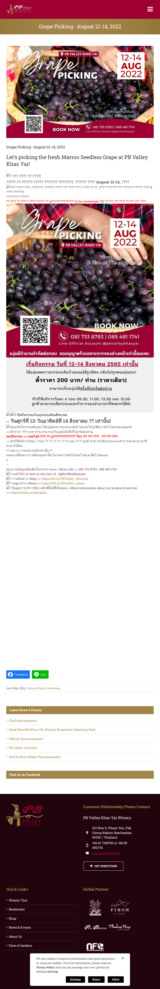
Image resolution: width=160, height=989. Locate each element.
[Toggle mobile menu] (151, 9)
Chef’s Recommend (23, 720)
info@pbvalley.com (106, 853)
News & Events (20, 927)
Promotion (54, 688)
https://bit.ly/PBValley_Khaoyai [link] (64, 478)
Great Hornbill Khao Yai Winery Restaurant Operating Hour (52, 729)
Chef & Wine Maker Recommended (34, 757)
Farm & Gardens (20, 945)
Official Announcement (26, 739)
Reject (96, 979)
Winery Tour (18, 900)
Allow (116, 979)
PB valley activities (23, 748)
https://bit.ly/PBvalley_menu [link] (63, 483)
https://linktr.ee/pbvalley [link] (28, 492)
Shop (12, 918)
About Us (15, 936)
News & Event (37, 688)
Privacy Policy (45, 967)
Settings (53, 971)
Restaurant (17, 909)
